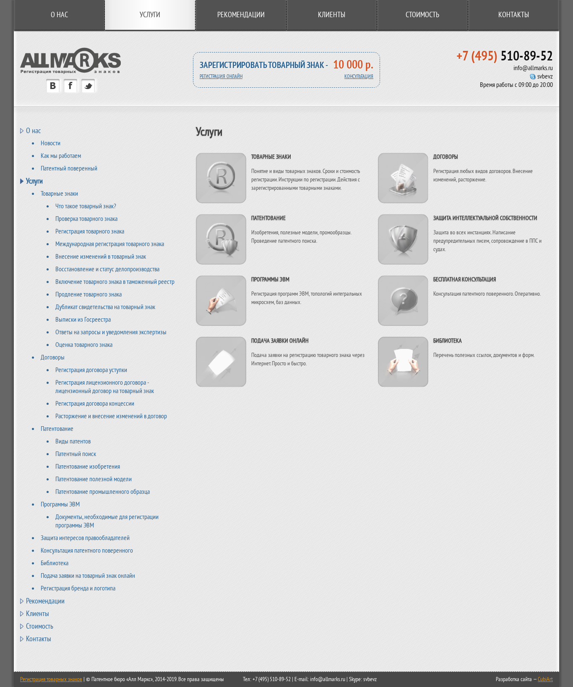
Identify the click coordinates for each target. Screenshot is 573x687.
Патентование (57, 429)
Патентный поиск (75, 454)
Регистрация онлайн (221, 76)
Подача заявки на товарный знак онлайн (88, 575)
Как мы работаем (61, 156)
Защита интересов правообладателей (85, 538)
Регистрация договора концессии (94, 403)
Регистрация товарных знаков (51, 679)
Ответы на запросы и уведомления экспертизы (111, 332)
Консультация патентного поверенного (87, 550)
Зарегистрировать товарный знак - (264, 65)
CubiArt (545, 679)
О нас (59, 14)
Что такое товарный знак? (85, 206)
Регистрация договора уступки (91, 370)
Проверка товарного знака (86, 219)
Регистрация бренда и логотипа (78, 588)
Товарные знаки (59, 193)
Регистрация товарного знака (89, 231)
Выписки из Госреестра (83, 319)
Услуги (34, 181)
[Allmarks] (70, 72)
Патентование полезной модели (93, 479)
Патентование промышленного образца (102, 492)
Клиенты (331, 14)
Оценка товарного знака (83, 345)
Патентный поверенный (69, 168)
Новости (50, 143)
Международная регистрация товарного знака (109, 244)
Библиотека (54, 563)
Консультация (358, 76)
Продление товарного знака (88, 294)
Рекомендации (241, 14)
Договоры (53, 357)
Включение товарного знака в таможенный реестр (115, 282)
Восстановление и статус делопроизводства (107, 269)
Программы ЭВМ (60, 504)
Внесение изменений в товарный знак (100, 256)
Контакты (513, 14)
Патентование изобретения (87, 466)
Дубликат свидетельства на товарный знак (105, 307)
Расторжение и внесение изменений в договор (111, 416)
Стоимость (422, 14)
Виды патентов (73, 441)
